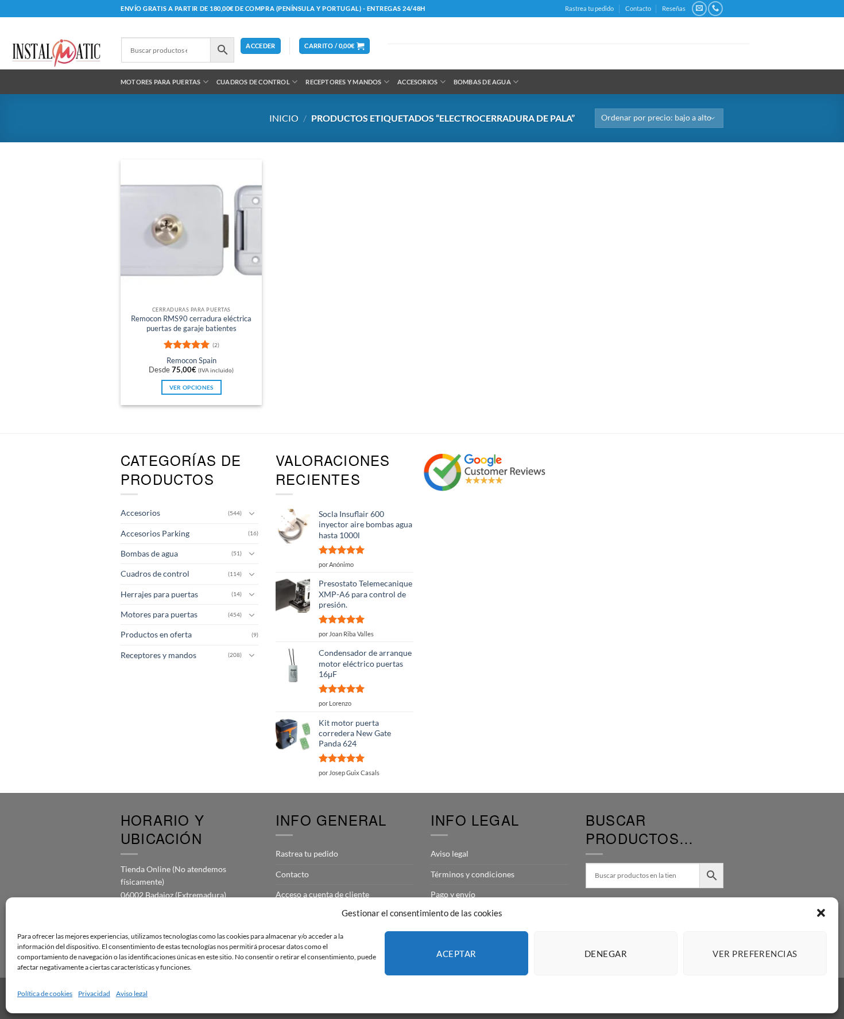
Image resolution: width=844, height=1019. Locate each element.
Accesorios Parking (155, 533)
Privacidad (94, 993)
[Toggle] (251, 513)
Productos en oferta (156, 634)
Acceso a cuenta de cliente (322, 894)
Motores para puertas (160, 81)
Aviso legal (132, 993)
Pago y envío (453, 894)
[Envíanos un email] (699, 8)
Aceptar (456, 953)
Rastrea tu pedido (589, 8)
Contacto (638, 8)
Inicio (284, 117)
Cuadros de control (253, 81)
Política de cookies (44, 993)
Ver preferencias (755, 953)
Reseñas (674, 8)
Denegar (605, 953)
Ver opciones (191, 387)
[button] (821, 913)
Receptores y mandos (343, 81)
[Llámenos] (715, 8)
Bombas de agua (482, 81)
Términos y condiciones (472, 874)
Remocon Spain (191, 360)
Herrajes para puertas (159, 594)
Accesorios (417, 81)
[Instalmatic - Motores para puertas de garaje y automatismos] (56, 53)
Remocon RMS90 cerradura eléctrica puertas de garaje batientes (191, 323)
